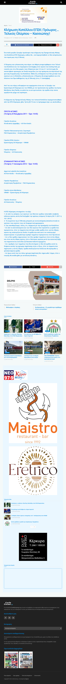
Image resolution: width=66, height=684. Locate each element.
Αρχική (5, 25)
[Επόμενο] (34, 527)
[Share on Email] (57, 45)
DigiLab (26, 679)
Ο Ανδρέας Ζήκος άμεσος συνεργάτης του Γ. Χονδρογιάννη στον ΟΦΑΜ (29, 515)
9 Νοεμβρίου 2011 (8, 37)
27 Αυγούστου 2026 (16, 505)
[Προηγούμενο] (31, 527)
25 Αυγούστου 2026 (9, 359)
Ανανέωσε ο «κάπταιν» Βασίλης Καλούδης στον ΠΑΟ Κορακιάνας (27, 503)
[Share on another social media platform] (60, 45)
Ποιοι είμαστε (7, 675)
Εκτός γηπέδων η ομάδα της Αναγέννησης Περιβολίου (24, 521)
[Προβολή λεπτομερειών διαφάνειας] (33, 285)
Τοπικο (7, 331)
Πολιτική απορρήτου (27, 675)
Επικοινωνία (37, 675)
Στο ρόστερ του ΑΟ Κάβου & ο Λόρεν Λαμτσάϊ (22, 509)
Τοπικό (10, 25)
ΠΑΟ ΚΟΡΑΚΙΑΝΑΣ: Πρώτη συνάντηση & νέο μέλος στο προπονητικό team (52, 357)
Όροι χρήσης (16, 675)
